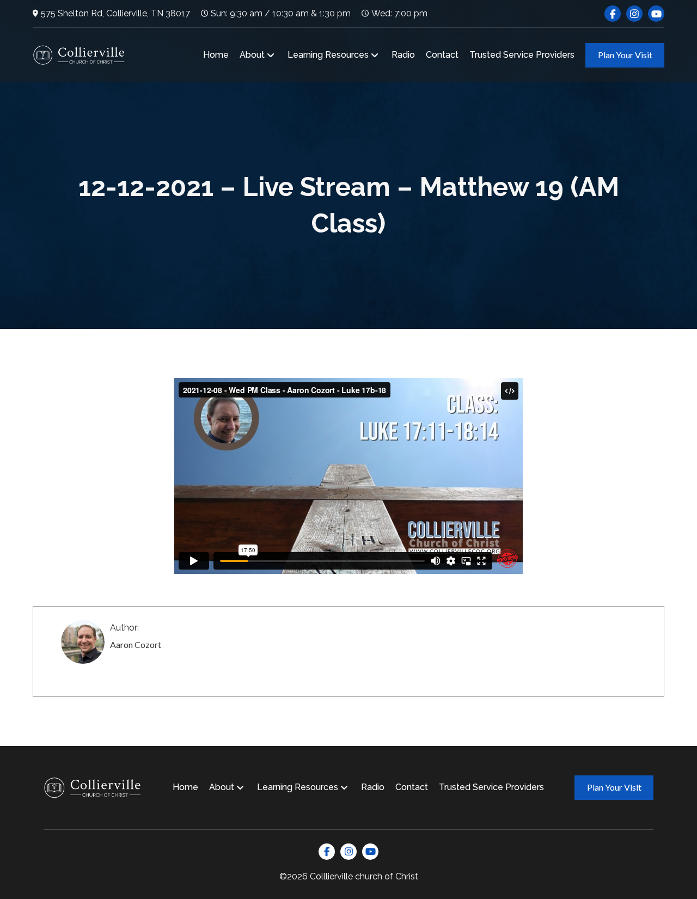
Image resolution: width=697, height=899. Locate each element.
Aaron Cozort (135, 644)
